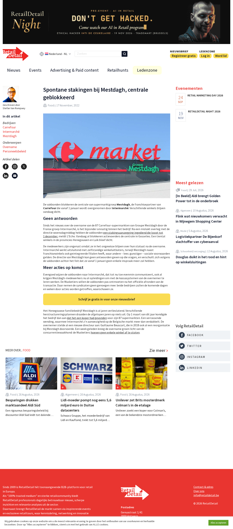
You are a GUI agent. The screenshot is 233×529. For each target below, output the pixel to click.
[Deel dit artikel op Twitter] (24, 166)
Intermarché (11, 131)
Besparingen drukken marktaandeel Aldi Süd (22, 402)
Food (51, 105)
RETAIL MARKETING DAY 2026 (205, 95)
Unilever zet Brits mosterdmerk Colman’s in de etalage (140, 402)
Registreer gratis (184, 56)
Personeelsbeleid (14, 151)
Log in (205, 56)
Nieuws (13, 70)
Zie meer (157, 350)
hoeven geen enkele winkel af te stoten (115, 332)
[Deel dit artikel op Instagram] (15, 166)
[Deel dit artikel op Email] (15, 176)
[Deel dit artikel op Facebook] (6, 166)
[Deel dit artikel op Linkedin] (6, 176)
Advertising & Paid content (74, 70)
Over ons (198, 491)
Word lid (221, 56)
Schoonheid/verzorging (192, 251)
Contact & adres (203, 487)
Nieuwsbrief (179, 51)
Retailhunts (117, 70)
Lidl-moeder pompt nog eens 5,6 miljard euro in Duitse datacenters (86, 405)
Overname (10, 147)
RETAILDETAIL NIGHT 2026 (204, 111)
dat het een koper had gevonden (87, 318)
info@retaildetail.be (206, 495)
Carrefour (9, 127)
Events (35, 70)
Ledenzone (207, 51)
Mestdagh (10, 136)
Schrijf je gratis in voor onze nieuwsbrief (106, 299)
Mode (183, 231)
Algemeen (71, 394)
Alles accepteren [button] (218, 522)
